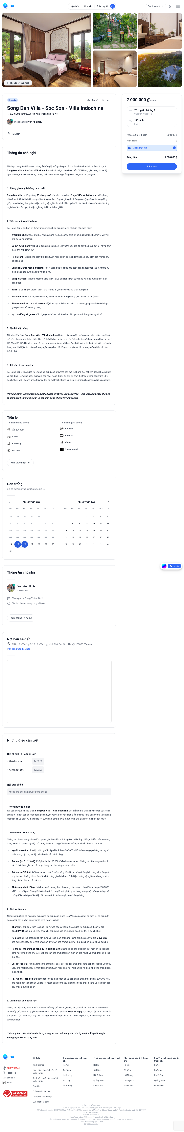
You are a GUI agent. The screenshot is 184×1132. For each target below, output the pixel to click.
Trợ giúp (36, 1086)
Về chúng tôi (38, 1065)
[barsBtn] (178, 6)
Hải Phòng (67, 1075)
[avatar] (170, 6)
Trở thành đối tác (156, 6)
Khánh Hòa (98, 1086)
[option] (10, 516)
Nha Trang (67, 1086)
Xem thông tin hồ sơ (21, 618)
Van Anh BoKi (26, 586)
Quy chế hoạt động (41, 1102)
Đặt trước (152, 166)
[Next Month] (108, 502)
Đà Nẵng (67, 1070)
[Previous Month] (9, 502)
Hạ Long (66, 1080)
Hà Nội (66, 1065)
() (19, 649)
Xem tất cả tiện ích (20, 462)
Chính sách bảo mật (42, 1091)
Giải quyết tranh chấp (42, 1096)
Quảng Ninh (98, 1080)
